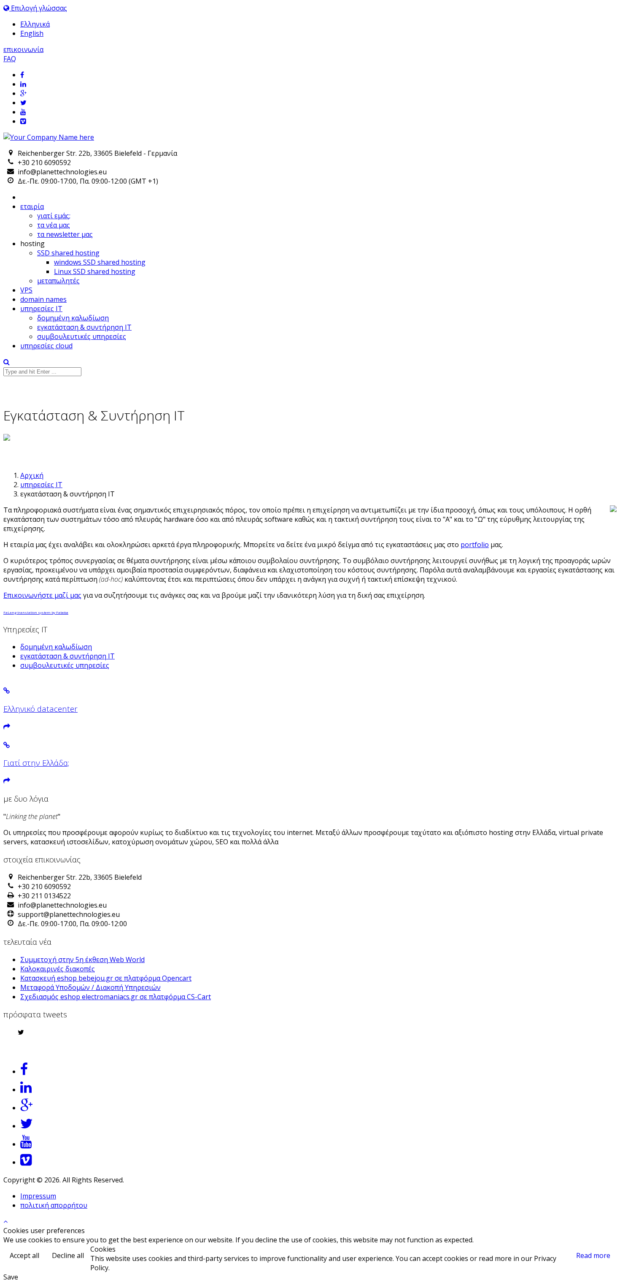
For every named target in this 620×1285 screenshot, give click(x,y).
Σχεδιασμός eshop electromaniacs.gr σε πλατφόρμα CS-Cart (115, 996)
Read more (593, 1255)
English (31, 33)
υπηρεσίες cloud (46, 345)
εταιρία (32, 206)
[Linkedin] (318, 84)
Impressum (38, 1196)
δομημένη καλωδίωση (73, 318)
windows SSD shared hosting (100, 262)
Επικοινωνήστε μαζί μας (42, 595)
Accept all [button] (24, 1255)
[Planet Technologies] (48, 137)
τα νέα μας (53, 225)
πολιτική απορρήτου (53, 1205)
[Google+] (318, 93)
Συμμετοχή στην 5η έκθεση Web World (82, 959)
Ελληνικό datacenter (40, 708)
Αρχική (31, 475)
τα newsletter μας (65, 234)
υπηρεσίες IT (41, 308)
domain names (43, 299)
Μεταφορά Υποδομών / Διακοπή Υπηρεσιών (90, 987)
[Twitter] (318, 102)
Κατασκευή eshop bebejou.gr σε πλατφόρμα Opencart (105, 978)
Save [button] (10, 1277)
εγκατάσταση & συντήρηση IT (84, 327)
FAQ (9, 58)
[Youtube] (318, 112)
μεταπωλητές (58, 280)
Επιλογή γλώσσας (38, 8)
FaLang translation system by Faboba (35, 612)
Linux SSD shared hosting (94, 271)
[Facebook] (318, 74)
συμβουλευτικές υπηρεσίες (81, 336)
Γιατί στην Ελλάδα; (36, 762)
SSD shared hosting (68, 253)
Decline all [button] (68, 1255)
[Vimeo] (318, 121)
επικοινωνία (23, 49)
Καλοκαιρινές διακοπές (57, 968)
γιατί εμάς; (53, 215)
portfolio (475, 544)
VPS (26, 290)
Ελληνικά (35, 24)
